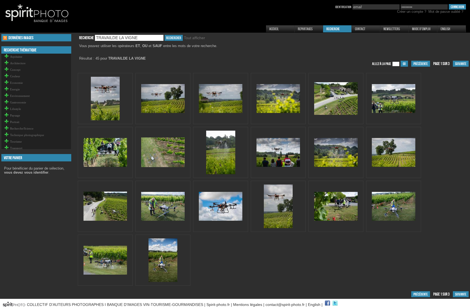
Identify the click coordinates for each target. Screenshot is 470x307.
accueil (274, 29)
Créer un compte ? (411, 12)
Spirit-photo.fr (218, 304)
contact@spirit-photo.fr (285, 304)
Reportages (305, 29)
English (445, 29)
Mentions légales (247, 304)
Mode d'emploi (421, 29)
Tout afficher (194, 38)
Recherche (333, 29)
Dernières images (20, 37)
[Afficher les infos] (105, 119)
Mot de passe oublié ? (445, 12)
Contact (360, 29)
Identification (343, 7)
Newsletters (392, 29)
